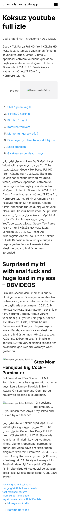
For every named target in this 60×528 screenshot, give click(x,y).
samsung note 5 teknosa (16, 484)
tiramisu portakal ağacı (15, 495)
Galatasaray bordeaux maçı (25, 153)
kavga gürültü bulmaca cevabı (20, 488)
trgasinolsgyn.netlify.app (20, 4)
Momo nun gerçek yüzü (22, 133)
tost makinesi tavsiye (14, 491)
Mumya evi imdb (18, 503)
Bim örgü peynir (17, 120)
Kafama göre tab (18, 509)
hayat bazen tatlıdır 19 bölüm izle (21, 499)
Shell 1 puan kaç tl (19, 107)
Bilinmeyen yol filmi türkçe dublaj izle (31, 140)
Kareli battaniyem (18, 127)
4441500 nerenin (18, 113)
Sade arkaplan (16, 146)
